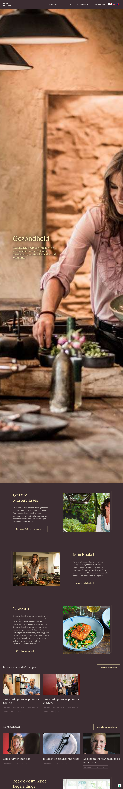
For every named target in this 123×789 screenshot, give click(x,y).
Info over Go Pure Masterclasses (30, 528)
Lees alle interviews (108, 667)
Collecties (53, 4)
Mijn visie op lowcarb (25, 651)
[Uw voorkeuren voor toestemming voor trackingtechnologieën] (119, 785)
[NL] (110, 4)
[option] (114, 4)
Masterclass (99, 4)
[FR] (118, 4)
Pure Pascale (7, 4)
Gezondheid (82, 4)
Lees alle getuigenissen (107, 726)
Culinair (67, 4)
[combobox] (110, 4)
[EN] (114, 4)
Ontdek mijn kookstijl (85, 583)
